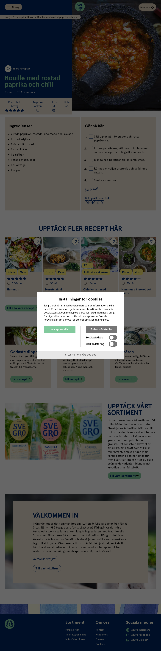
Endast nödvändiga (101, 329)
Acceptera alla (59, 329)
